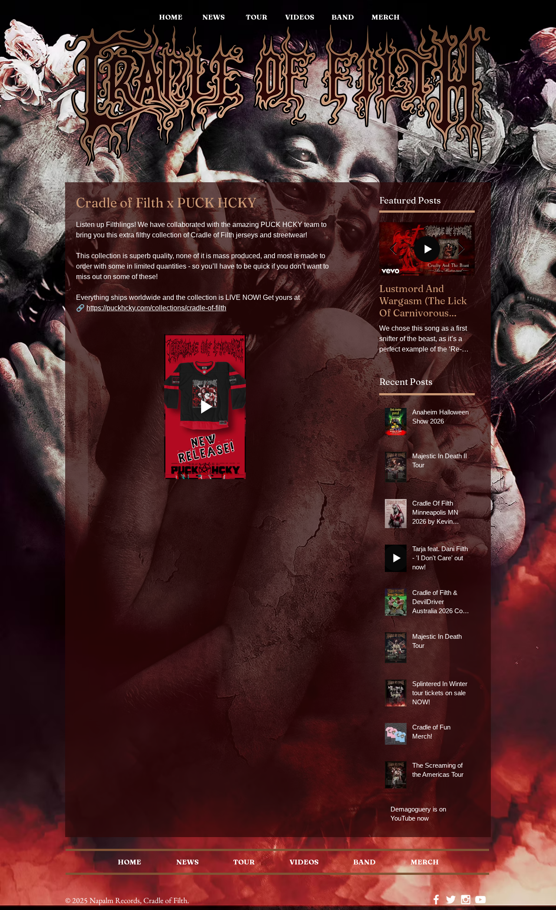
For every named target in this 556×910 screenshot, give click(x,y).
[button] (385, 17)
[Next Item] (461, 249)
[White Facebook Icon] (436, 899)
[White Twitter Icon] (450, 899)
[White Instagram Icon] (465, 899)
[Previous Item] (393, 249)
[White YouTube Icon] (480, 899)
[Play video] (205, 406)
